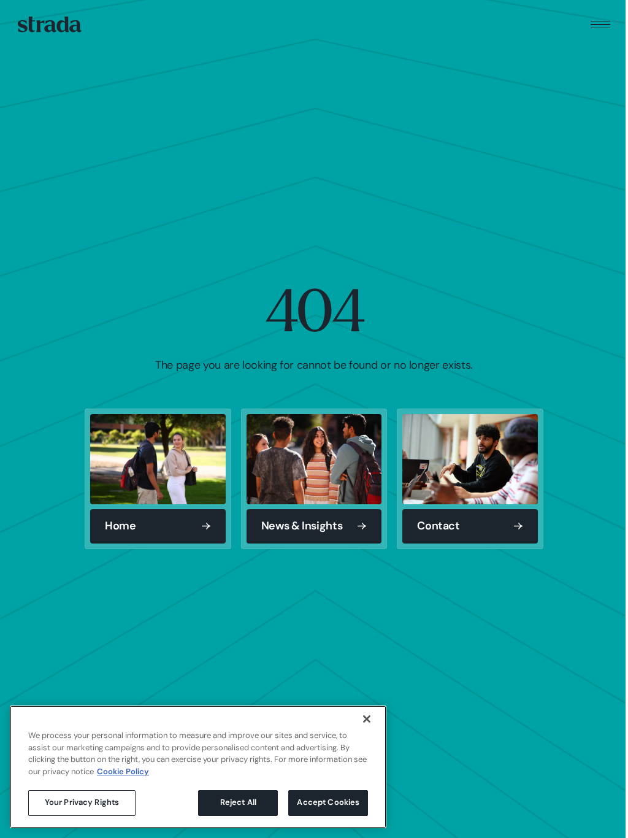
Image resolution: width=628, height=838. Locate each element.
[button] (600, 25)
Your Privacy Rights (82, 803)
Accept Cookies (328, 803)
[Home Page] (50, 24)
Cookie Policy (123, 772)
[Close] (366, 718)
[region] (198, 766)
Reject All (238, 803)
